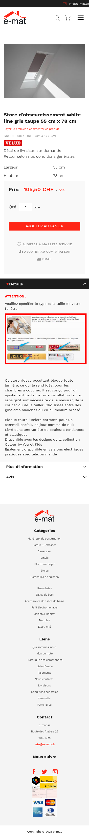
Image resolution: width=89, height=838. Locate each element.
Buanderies (44, 588)
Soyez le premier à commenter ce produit (31, 129)
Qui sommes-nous (44, 647)
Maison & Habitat (44, 614)
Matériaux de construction (44, 538)
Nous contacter (44, 679)
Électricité (44, 626)
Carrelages (44, 551)
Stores (45, 570)
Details (16, 284)
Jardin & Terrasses (44, 545)
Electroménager (44, 564)
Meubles (44, 620)
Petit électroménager (44, 607)
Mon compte (45, 653)
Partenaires (44, 704)
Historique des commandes (45, 660)
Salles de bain (45, 594)
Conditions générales (44, 692)
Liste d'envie (45, 666)
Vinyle (44, 557)
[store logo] (15, 17)
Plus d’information (24, 466)
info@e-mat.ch (79, 3)
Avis (10, 477)
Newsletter (44, 698)
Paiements (44, 672)
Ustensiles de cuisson (44, 577)
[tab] (44, 284)
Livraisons (44, 685)
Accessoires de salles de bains (44, 601)
